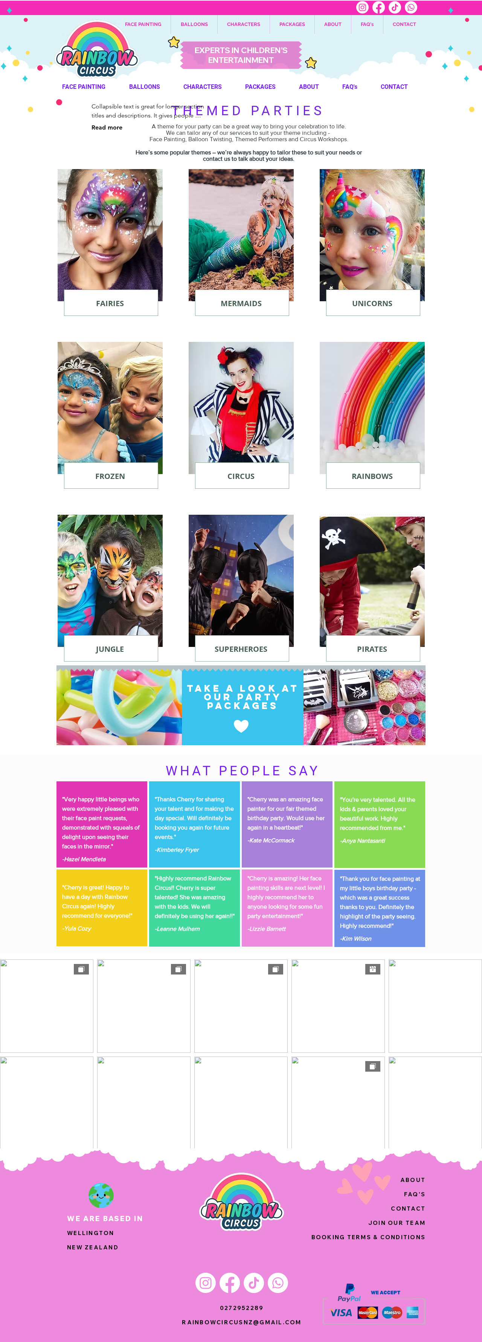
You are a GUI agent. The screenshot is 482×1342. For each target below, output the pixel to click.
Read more (107, 127)
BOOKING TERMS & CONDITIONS (368, 1237)
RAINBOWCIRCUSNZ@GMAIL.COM (241, 1322)
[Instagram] (362, 7)
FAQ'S (415, 1194)
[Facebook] (378, 7)
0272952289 (242, 1308)
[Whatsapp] (411, 7)
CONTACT (408, 1208)
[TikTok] (395, 7)
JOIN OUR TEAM (397, 1222)
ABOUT (413, 1179)
